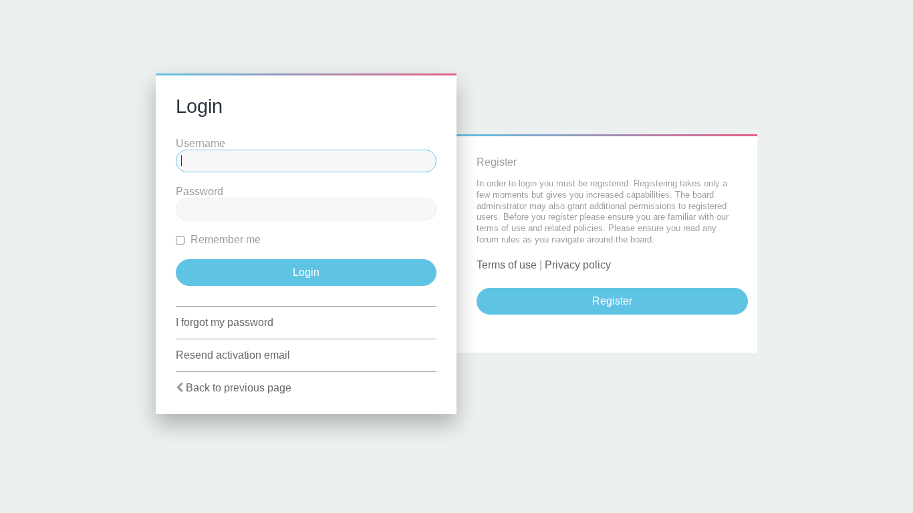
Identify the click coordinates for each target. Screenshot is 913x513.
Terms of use (507, 265)
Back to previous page (238, 387)
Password (199, 191)
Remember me (224, 239)
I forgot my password (224, 322)
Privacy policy (578, 265)
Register (612, 301)
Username (200, 143)
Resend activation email (233, 355)
